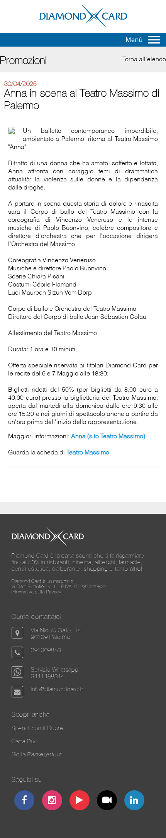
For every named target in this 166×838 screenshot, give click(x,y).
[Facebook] (24, 801)
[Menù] (154, 40)
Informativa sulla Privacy (36, 592)
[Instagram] (52, 801)
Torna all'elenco (144, 60)
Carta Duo (25, 741)
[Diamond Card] (83, 26)
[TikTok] (107, 801)
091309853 (46, 650)
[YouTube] (80, 801)
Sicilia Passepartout (37, 754)
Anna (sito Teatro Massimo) (108, 437)
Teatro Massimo (87, 453)
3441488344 (47, 676)
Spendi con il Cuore (37, 728)
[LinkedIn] (134, 801)
